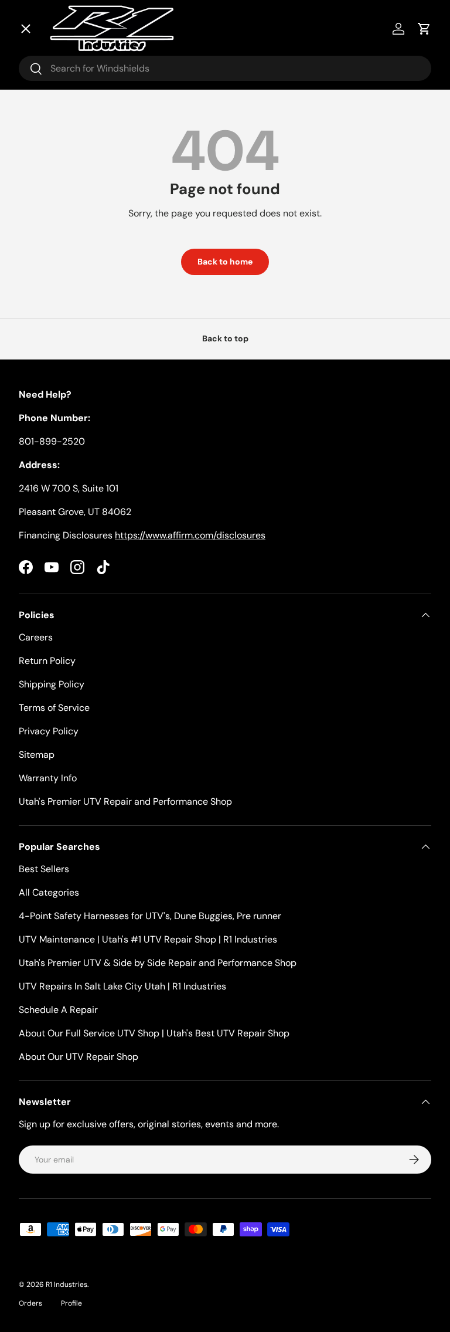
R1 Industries (66, 1284)
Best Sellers (44, 869)
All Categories (49, 892)
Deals (45, 82)
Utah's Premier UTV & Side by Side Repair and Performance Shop (157, 963)
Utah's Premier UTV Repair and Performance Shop (125, 801)
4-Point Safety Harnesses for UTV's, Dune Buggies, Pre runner (150, 916)
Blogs (45, 322)
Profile (71, 1303)
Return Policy (47, 661)
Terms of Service (54, 707)
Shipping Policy (51, 684)
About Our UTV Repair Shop (78, 1056)
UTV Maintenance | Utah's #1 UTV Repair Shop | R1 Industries (148, 939)
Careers (36, 637)
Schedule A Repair (58, 1010)
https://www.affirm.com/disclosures (190, 535)
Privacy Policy (49, 731)
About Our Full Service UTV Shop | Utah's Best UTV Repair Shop (154, 1033)
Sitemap (36, 754)
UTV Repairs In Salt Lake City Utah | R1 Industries (122, 986)
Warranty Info (48, 778)
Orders (30, 1303)
